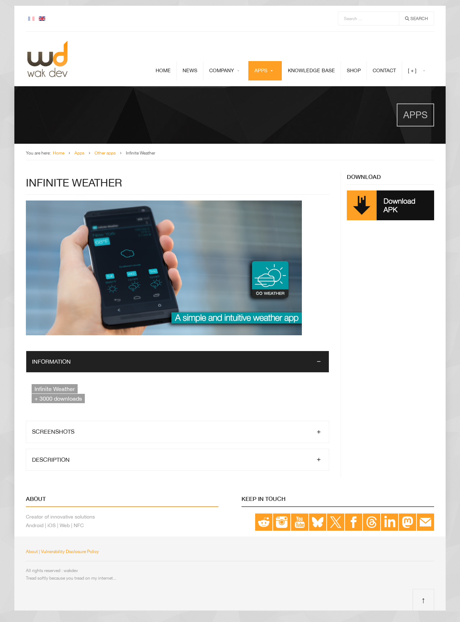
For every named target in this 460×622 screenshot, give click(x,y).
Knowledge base (311, 70)
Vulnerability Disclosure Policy (70, 551)
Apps (260, 70)
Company (221, 70)
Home (163, 70)
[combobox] (368, 18)
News (190, 70)
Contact (384, 70)
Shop (354, 70)
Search (418, 18)
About (32, 551)
